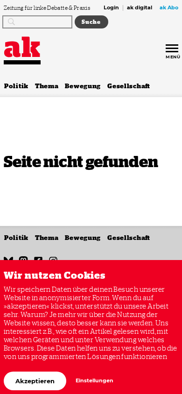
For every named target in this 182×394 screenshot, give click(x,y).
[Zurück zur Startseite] (22, 47)
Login (111, 8)
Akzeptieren (35, 381)
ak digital (139, 8)
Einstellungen (94, 381)
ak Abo (169, 8)
